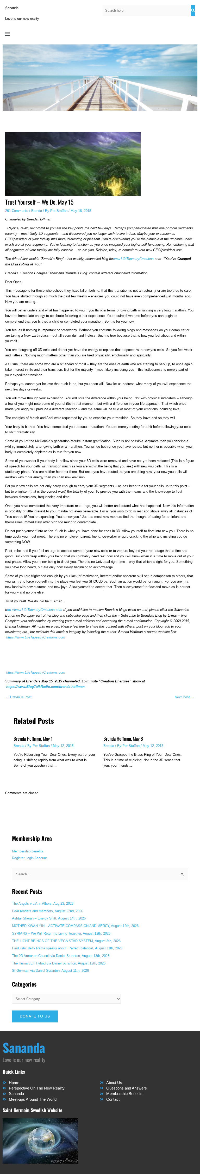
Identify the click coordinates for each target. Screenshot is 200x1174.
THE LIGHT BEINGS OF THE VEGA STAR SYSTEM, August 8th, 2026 (66, 941)
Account (40, 858)
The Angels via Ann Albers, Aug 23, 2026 (42, 903)
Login (30, 858)
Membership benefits (27, 851)
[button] (100, 34)
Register (18, 858)
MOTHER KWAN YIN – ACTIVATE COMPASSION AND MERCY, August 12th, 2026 (75, 926)
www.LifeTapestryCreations (133, 259)
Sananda (11, 8)
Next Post (184, 697)
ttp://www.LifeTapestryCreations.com (34, 610)
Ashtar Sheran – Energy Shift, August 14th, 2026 (49, 918)
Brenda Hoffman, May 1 (33, 738)
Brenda (36, 211)
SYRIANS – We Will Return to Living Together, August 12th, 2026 (61, 933)
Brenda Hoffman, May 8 (123, 738)
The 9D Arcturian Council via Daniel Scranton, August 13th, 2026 (60, 956)
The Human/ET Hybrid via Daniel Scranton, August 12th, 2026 (58, 963)
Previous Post (19, 697)
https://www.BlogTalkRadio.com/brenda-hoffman (45, 687)
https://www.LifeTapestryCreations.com (35, 637)
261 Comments (16, 211)
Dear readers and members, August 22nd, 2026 (47, 911)
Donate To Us (35, 1016)
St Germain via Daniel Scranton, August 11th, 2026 (50, 971)
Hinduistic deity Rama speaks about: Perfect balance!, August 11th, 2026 (67, 948)
